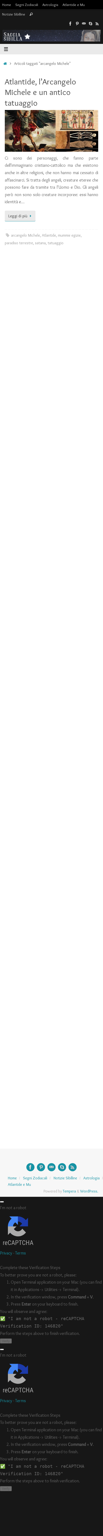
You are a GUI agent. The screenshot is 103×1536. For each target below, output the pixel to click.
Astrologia (50, 4)
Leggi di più (17, 215)
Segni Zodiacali (26, 4)
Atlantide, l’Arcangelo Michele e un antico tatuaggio (40, 92)
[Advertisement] (51, 314)
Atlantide (49, 235)
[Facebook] (70, 23)
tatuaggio (55, 242)
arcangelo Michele (25, 235)
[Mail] (83, 23)
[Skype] (90, 23)
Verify (6, 1341)
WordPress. (89, 1191)
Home (6, 4)
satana (40, 242)
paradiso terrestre (19, 242)
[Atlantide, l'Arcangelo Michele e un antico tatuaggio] (51, 131)
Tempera (69, 1191)
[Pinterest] (77, 23)
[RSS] (97, 23)
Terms (20, 1253)
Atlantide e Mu (74, 4)
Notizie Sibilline (13, 14)
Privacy (6, 1253)
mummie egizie (69, 235)
